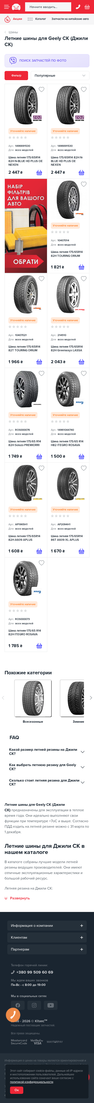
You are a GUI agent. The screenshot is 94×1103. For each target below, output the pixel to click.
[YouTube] (50, 1005)
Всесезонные (33, 722)
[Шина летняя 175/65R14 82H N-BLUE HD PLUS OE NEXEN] (26, 131)
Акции (17, 19)
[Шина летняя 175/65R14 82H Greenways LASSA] (68, 320)
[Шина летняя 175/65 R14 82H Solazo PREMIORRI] (26, 415)
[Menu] (7, 7)
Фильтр (16, 75)
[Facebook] (18, 1005)
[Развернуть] (17, 898)
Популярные (45, 76)
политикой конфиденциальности (31, 1082)
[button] (91, 697)
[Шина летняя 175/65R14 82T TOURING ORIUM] (26, 320)
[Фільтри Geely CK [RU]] (26, 226)
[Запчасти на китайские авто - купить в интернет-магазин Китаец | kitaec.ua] (16, 7)
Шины (13, 32)
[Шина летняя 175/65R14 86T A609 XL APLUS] (68, 510)
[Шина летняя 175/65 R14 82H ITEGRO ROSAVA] (26, 604)
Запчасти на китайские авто (70, 19)
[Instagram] (34, 1005)
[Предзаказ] (39, 172)
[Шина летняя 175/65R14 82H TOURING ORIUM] (68, 226)
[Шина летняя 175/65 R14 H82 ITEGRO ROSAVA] (68, 415)
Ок (17, 1090)
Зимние (78, 722)
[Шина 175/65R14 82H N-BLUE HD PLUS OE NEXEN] (68, 131)
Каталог (40, 19)
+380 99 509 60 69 (34, 972)
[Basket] (87, 7)
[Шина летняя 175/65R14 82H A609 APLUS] (26, 510)
